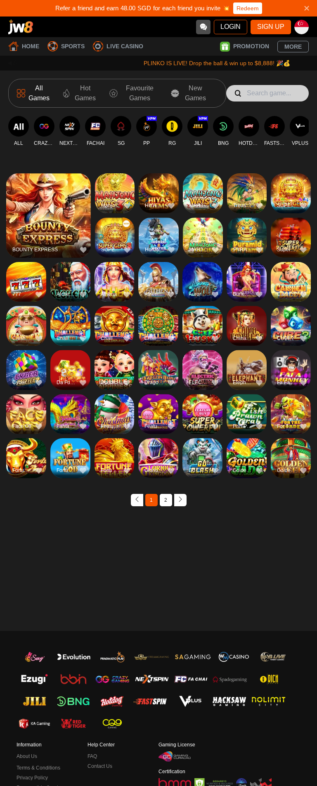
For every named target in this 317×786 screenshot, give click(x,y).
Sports (73, 46)
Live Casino (124, 46)
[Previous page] (137, 500)
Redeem (248, 8)
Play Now (48, 220)
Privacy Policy (32, 778)
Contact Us (100, 766)
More (293, 46)
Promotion (251, 46)
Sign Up (270, 26)
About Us (27, 756)
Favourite (48, 201)
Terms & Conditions (38, 768)
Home (30, 46)
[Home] (20, 27)
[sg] (301, 27)
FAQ (92, 756)
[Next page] (180, 500)
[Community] (203, 27)
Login (230, 26)
